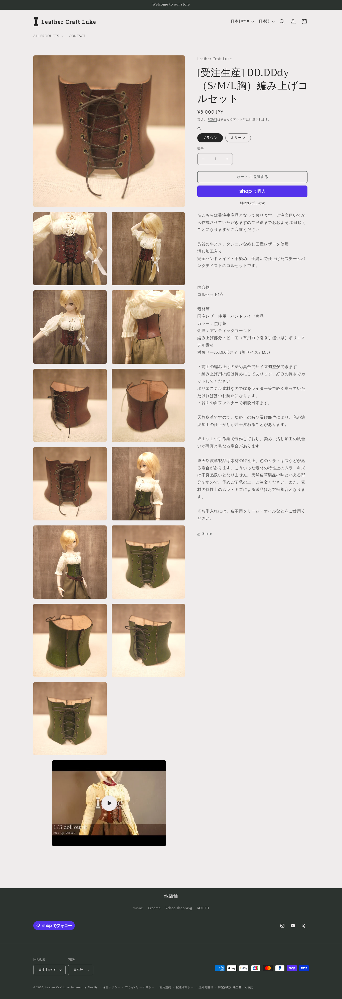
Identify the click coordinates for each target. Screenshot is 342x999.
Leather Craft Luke (57, 987)
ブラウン (210, 138)
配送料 (212, 119)
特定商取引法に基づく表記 (235, 987)
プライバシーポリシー (139, 987)
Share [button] (207, 534)
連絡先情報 (206, 987)
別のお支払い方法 (252, 203)
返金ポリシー (111, 987)
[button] (48, 36)
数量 (200, 149)
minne (138, 908)
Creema (154, 908)
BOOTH (203, 908)
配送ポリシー (185, 987)
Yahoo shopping (178, 908)
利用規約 (165, 987)
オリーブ (238, 138)
